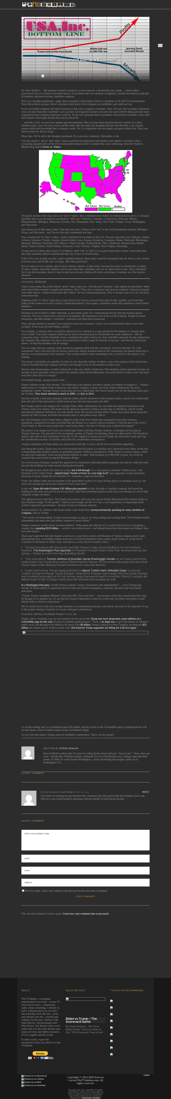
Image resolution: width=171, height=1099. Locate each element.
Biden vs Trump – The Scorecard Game (81, 1020)
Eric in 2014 (87, 393)
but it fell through (81, 470)
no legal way (108, 621)
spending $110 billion (47, 528)
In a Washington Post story (35, 585)
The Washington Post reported (52, 550)
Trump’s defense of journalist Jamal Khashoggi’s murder (81, 559)
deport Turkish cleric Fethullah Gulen (104, 570)
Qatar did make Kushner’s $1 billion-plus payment (60, 488)
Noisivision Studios (91, 1098)
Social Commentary (96, 67)
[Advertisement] (85, 942)
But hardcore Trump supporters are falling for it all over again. (104, 627)
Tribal (116, 67)
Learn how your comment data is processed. (86, 913)
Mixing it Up (73, 67)
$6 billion (85, 624)
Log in (147, 1075)
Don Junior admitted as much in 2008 (55, 393)
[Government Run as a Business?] (30, 752)
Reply (146, 792)
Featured (57, 67)
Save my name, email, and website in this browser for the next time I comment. (66, 890)
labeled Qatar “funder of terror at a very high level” (82, 473)
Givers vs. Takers (51, 146)
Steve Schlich (69, 748)
